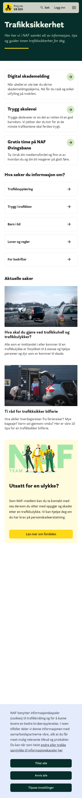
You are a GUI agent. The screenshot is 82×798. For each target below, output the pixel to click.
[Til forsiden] (8, 7)
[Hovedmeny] (74, 8)
